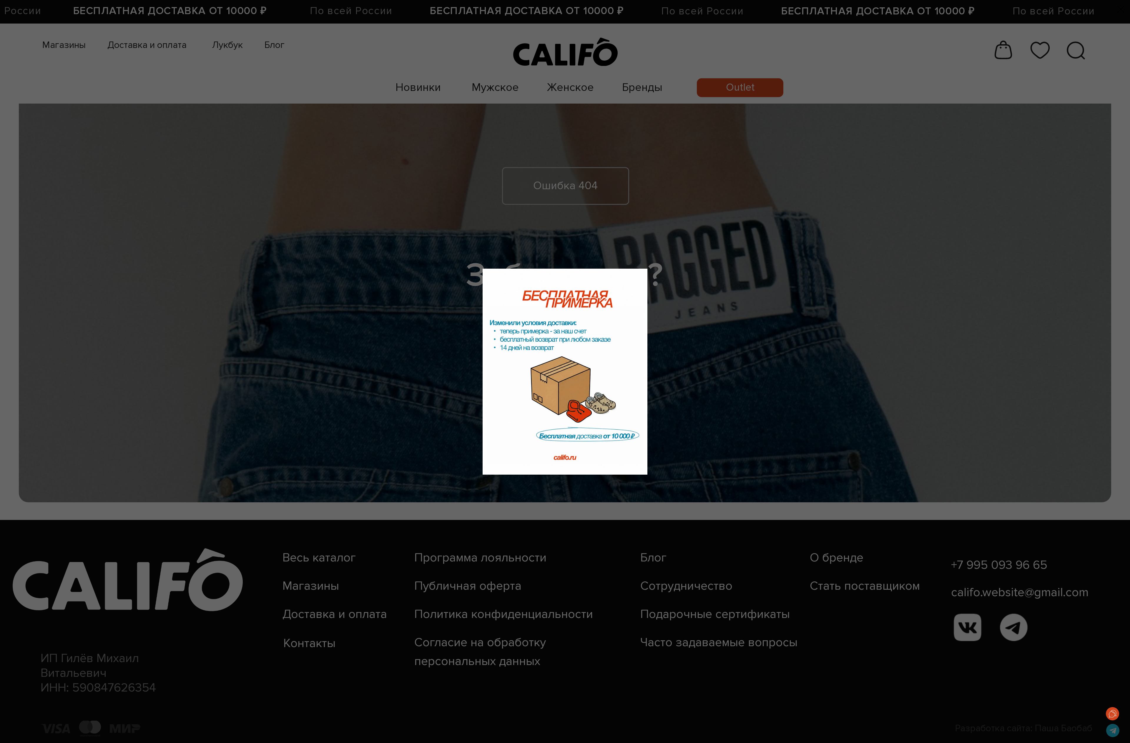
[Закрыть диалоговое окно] (1120, 9)
